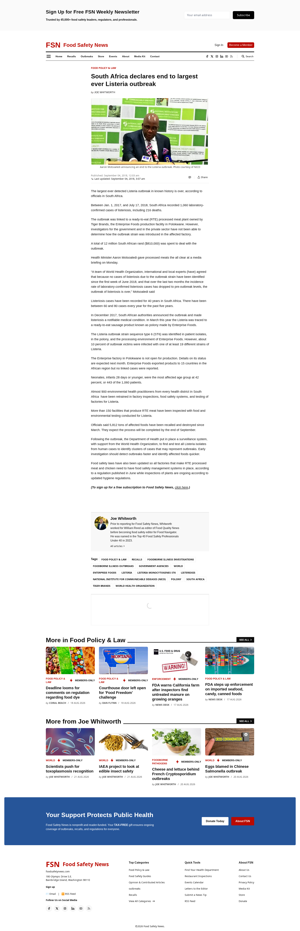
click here (181, 487)
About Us (244, 870)
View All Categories (140, 901)
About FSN (242, 821)
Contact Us (245, 876)
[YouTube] (226, 56)
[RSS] (231, 56)
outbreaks (134, 888)
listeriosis (188, 572)
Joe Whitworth (104, 92)
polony (176, 579)
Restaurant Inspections (198, 876)
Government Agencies (154, 566)
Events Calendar (194, 882)
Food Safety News (154, 926)
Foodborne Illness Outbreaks (113, 566)
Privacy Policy (246, 882)
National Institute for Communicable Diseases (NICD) (129, 579)
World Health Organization (135, 585)
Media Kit (244, 888)
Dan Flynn (109, 702)
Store (242, 894)
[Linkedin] (221, 56)
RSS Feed (190, 901)
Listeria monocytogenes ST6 (156, 572)
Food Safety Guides (140, 876)
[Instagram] (216, 56)
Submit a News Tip (196, 894)
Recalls (137, 559)
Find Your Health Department (202, 870)
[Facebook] (207, 56)
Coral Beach (57, 702)
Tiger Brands (101, 585)
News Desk (162, 704)
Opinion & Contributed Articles (147, 882)
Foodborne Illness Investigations (170, 559)
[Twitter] (212, 56)
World (178, 566)
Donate (243, 901)
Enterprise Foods (104, 572)
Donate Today (215, 821)
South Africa (195, 579)
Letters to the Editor (196, 888)
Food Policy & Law (103, 68)
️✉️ (51, 893)
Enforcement (161, 679)
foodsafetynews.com (58, 871)
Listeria (127, 572)
